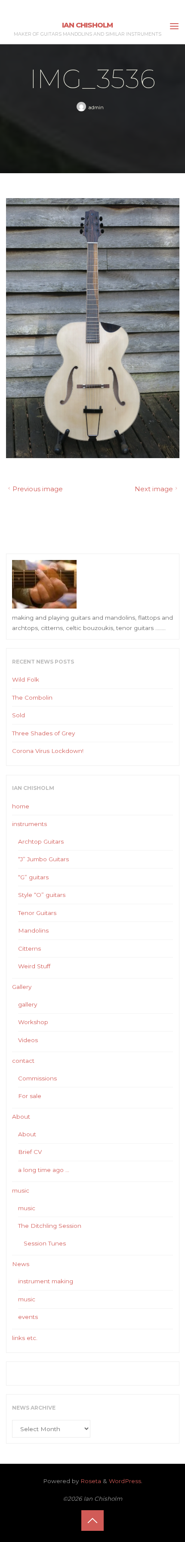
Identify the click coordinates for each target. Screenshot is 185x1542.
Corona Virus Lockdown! (47, 750)
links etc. (24, 1337)
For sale (29, 1095)
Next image (154, 489)
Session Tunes (45, 1243)
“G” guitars (33, 877)
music (20, 1190)
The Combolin (32, 697)
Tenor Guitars (37, 912)
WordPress (125, 1481)
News (20, 1264)
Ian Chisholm (87, 25)
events (28, 1316)
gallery (27, 1004)
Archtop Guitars (41, 841)
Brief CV (30, 1151)
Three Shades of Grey (43, 733)
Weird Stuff (34, 966)
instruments (29, 823)
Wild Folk (25, 679)
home (20, 806)
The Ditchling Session (49, 1225)
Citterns (29, 948)
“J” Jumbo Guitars (43, 859)
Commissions (37, 1078)
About (21, 1116)
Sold (18, 715)
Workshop (33, 1022)
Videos (28, 1040)
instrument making (45, 1281)
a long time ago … (43, 1169)
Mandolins (33, 930)
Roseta (90, 1481)
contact (23, 1060)
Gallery (21, 986)
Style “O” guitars (41, 894)
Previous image (37, 489)
